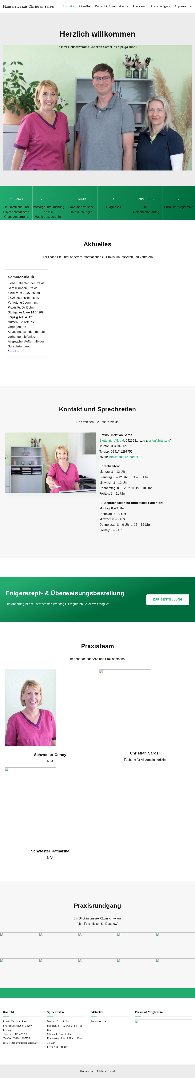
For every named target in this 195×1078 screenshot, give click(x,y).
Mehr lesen (15, 351)
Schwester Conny (50, 755)
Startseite (68, 6)
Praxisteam (139, 6)
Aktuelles (84, 6)
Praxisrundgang (160, 6)
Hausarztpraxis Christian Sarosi (28, 6)
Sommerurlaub (21, 277)
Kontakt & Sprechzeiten (110, 6)
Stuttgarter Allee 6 (111, 440)
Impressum (181, 6)
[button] (126, 6)
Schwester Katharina (50, 851)
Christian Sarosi (145, 753)
